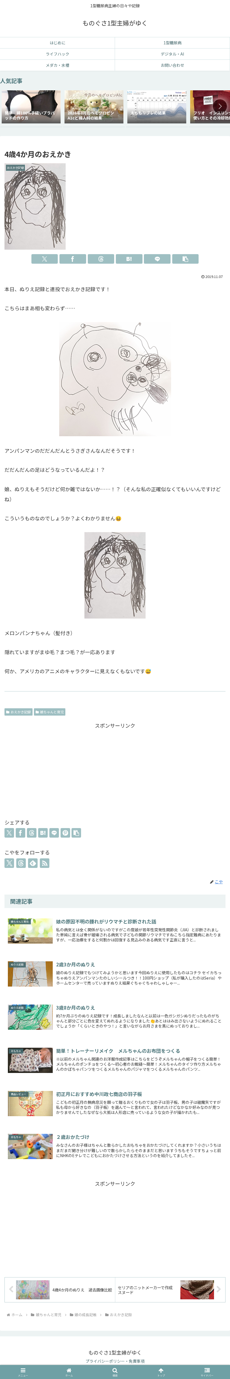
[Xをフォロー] (9, 863)
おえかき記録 (21, 711)
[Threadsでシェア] (101, 259)
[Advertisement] (115, 769)
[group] (31, 107)
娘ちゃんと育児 (52, 711)
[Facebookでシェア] (72, 259)
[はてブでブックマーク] (129, 259)
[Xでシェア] (44, 259)
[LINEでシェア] (157, 259)
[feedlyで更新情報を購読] (33, 863)
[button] (220, 106)
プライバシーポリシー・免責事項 (115, 1361)
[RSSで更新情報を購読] (44, 863)
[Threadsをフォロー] (21, 863)
